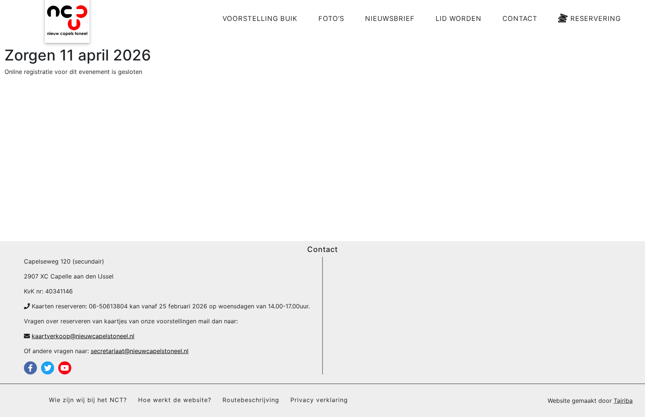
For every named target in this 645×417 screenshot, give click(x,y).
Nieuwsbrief (390, 18)
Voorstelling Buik (259, 18)
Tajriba (623, 400)
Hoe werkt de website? (174, 400)
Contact (520, 18)
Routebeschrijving (250, 400)
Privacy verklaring (319, 400)
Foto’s (331, 18)
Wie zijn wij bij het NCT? (88, 400)
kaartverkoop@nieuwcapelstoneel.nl (83, 336)
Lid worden (459, 18)
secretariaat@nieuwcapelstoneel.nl (139, 351)
